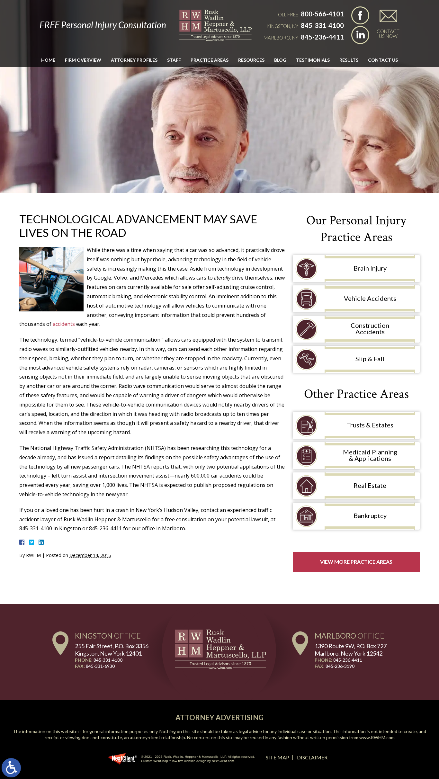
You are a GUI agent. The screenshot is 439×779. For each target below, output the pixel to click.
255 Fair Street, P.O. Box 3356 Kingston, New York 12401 (111, 649)
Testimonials (313, 60)
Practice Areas (209, 60)
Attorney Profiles (134, 60)
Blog (280, 60)
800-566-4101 (322, 14)
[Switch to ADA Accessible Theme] (11, 767)
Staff (174, 60)
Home (48, 60)
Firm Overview (83, 60)
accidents (64, 323)
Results (348, 60)
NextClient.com (223, 761)
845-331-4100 (322, 25)
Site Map (277, 757)
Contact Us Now (388, 33)
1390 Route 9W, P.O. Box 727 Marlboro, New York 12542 (351, 649)
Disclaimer (312, 757)
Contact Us (383, 60)
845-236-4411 (322, 37)
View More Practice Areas (356, 562)
